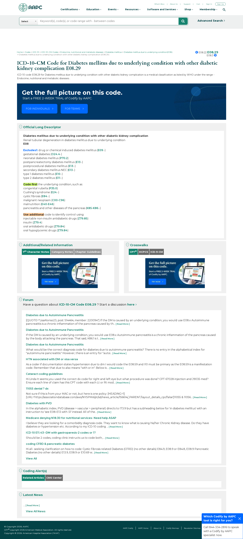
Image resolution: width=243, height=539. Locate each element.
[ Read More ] (123, 324)
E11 (58, 178)
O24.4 (55, 154)
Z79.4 (37, 222)
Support (187, 4)
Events (112, 9)
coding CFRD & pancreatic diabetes (50, 443)
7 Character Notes (36, 251)
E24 (54, 192)
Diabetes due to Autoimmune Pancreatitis (55, 315)
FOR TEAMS (72, 108)
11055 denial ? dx (37, 388)
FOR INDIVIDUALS (38, 108)
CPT (133, 251)
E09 (100, 150)
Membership (208, 9)
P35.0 (53, 188)
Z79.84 (59, 226)
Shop (188, 9)
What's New (159, 4)
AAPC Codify (128, 528)
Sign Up (220, 4)
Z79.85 (82, 218)
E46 (50, 204)
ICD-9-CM (156, 251)
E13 (78, 162)
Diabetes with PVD (39, 403)
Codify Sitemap (172, 528)
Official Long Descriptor (42, 127)
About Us (174, 4)
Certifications (70, 9)
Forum (28, 300)
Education (93, 9)
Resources (132, 9)
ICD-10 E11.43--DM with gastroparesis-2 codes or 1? (61, 432)
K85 (89, 208)
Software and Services (162, 9)
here (131, 304)
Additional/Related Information (48, 245)
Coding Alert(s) (35, 471)
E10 (58, 174)
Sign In (209, 4)
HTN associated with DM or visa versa (52, 359)
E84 (44, 196)
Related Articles (33, 477)
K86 (95, 208)
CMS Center (54, 477)
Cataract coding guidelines (44, 374)
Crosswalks (139, 245)
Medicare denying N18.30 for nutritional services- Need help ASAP (71, 418)
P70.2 (64, 158)
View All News (35, 511)
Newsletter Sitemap (192, 528)
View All (31, 458)
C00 (55, 200)
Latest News (33, 495)
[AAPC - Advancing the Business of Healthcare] (30, 7)
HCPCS (143, 251)
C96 (61, 200)
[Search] (224, 9)
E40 (44, 204)
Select (24, 21)
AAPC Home (143, 528)
